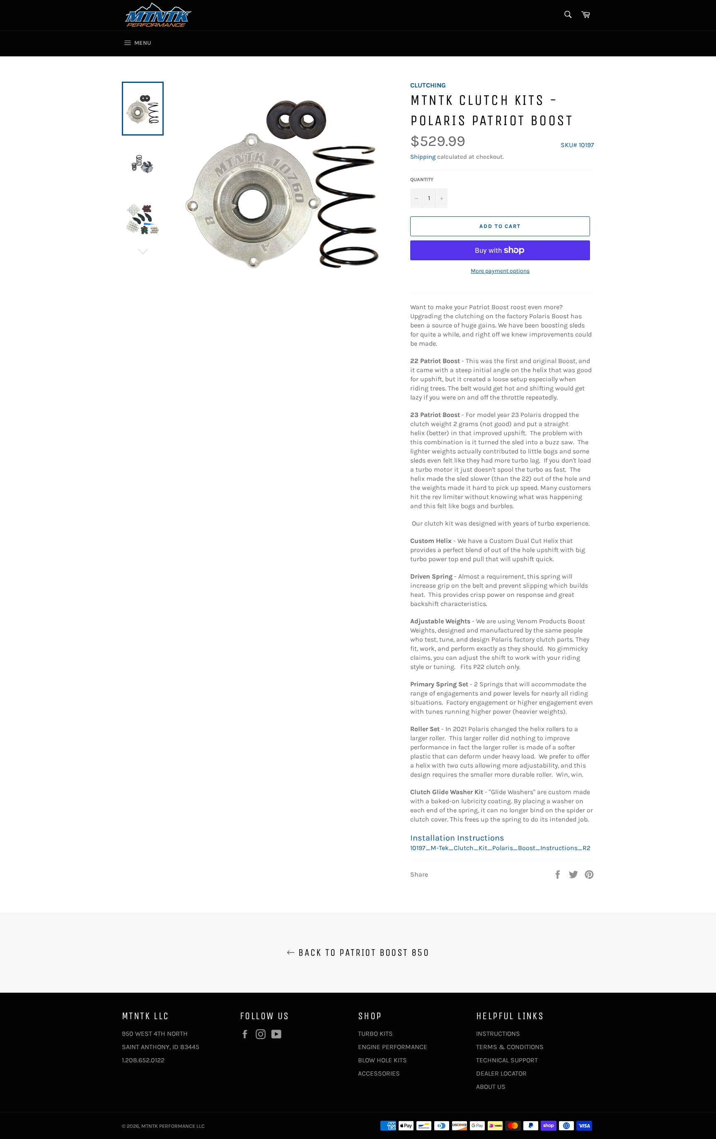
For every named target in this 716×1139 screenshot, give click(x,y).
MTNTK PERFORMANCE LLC (173, 1126)
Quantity (421, 179)
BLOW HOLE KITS (382, 1060)
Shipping (422, 156)
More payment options (500, 270)
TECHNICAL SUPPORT (507, 1060)
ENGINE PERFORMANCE (392, 1047)
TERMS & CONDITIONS (510, 1047)
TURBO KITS (375, 1033)
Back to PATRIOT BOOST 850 (362, 952)
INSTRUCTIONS (498, 1033)
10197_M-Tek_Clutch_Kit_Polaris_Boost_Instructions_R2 (500, 848)
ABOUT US (491, 1087)
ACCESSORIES (379, 1073)
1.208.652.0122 (143, 1060)
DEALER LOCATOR (501, 1073)
